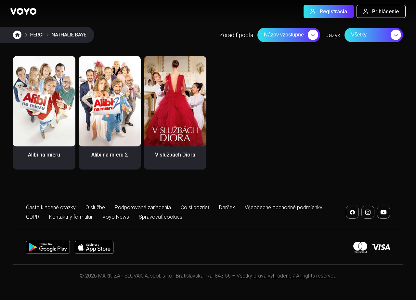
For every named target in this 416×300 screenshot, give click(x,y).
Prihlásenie (385, 11)
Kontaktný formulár (71, 217)
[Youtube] (383, 212)
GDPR (32, 217)
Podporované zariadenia (143, 207)
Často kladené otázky (51, 207)
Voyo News (115, 217)
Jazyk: (333, 35)
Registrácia (333, 11)
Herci (37, 35)
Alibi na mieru (44, 155)
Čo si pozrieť (195, 207)
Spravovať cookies (160, 217)
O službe (95, 207)
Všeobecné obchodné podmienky (283, 207)
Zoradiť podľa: (236, 35)
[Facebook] (352, 212)
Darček (227, 207)
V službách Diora (175, 155)
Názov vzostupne (284, 34)
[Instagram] (367, 212)
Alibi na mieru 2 (109, 155)
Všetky (359, 34)
